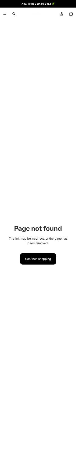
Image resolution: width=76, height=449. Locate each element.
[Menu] (5, 14)
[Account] (61, 13)
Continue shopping (38, 259)
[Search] (14, 14)
